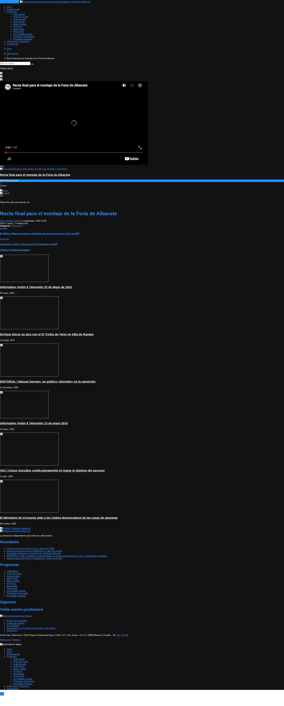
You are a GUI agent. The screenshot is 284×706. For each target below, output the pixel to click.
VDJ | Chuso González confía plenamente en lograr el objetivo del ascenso (52, 470)
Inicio (9, 7)
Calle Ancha (18, 21)
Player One (18, 31)
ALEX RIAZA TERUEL (11, 221)
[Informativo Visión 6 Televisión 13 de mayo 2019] (24, 417)
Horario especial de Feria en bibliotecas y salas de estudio (34, 551)
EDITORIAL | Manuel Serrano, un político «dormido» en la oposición (47, 381)
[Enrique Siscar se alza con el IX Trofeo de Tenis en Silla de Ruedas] (29, 328)
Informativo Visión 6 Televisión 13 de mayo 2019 (34, 423)
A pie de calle (19, 19)
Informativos (19, 14)
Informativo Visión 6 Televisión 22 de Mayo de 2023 (36, 287)
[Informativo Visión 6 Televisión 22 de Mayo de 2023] (24, 281)
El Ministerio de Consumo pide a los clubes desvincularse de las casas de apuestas (59, 517)
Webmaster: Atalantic (10, 639)
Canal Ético (12, 630)
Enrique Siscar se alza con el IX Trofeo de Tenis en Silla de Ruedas (47, 334)
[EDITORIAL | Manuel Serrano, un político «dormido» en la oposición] (29, 376)
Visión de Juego (20, 16)
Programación (13, 9)
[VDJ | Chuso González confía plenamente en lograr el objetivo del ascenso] (29, 464)
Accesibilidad (13, 625)
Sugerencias (12, 44)
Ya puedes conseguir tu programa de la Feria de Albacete (34, 553)
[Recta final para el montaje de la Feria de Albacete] (34, 169)
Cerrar (9, 649)
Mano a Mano (19, 24)
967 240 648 (122, 635)
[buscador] (32, 64)
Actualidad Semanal (22, 39)
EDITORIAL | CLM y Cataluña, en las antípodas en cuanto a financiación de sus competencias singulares (57, 556)
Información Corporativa (18, 41)
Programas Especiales (24, 36)
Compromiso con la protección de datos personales (31, 628)
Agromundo (18, 29)
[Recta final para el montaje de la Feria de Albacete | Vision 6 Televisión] (55, 1)
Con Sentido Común (22, 34)
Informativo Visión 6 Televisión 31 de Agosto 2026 (30, 548)
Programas (12, 12)
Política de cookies (16, 623)
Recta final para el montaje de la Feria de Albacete (35, 174)
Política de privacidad (17, 620)
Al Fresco (17, 26)
